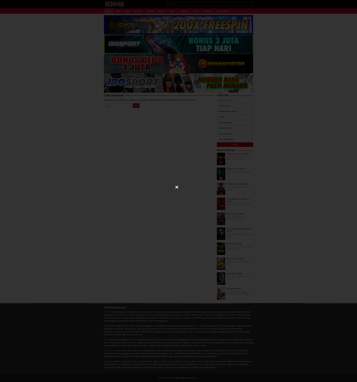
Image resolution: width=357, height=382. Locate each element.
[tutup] (176, 187)
